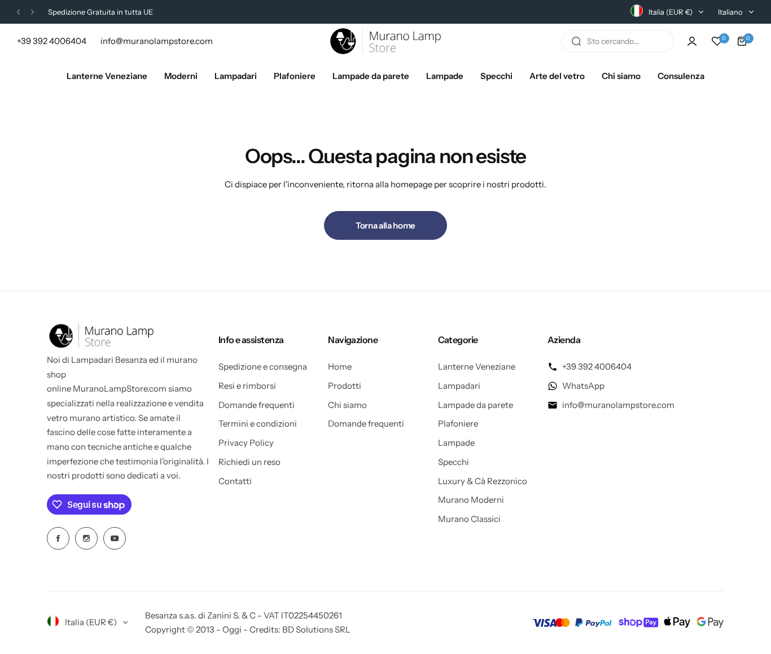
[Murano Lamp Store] (385, 41)
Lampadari (459, 385)
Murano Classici (469, 518)
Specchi (453, 462)
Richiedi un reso (249, 462)
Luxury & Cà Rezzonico (482, 481)
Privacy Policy (246, 442)
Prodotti (344, 385)
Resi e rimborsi (247, 385)
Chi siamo (347, 405)
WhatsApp (583, 385)
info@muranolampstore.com (618, 405)
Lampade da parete (475, 405)
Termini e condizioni (257, 423)
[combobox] (617, 41)
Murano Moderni (471, 499)
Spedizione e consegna (262, 366)
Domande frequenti (256, 405)
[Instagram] (86, 538)
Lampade (456, 442)
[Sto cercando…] (576, 41)
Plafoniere (458, 423)
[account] (692, 41)
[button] (18, 12)
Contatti (235, 481)
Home (340, 366)
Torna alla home (385, 225)
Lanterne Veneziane (476, 366)
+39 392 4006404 (597, 366)
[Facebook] (58, 538)
